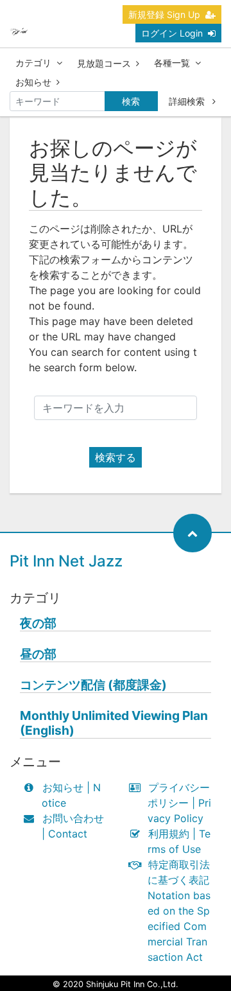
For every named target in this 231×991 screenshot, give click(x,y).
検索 (131, 101)
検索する (115, 457)
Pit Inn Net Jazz (66, 561)
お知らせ (33, 81)
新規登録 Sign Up (164, 14)
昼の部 (38, 654)
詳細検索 (188, 101)
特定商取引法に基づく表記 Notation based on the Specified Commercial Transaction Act (179, 910)
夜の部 (38, 623)
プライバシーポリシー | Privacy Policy (179, 803)
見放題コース (104, 63)
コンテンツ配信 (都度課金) (93, 685)
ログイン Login (172, 33)
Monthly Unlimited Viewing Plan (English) (114, 723)
